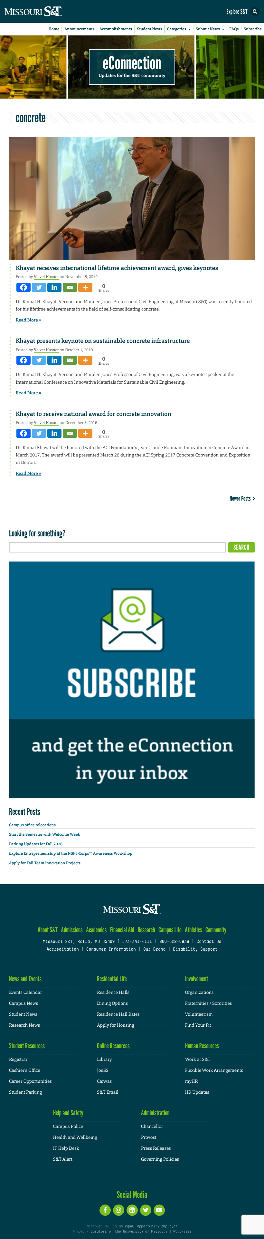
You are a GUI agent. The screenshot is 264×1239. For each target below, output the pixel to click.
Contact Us (208, 942)
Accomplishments (115, 29)
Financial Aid (122, 930)
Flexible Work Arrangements (214, 1070)
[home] (45, 11)
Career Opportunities (30, 1081)
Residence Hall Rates (118, 1014)
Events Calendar (25, 992)
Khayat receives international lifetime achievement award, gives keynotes (117, 268)
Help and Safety (68, 1113)
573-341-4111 (137, 942)
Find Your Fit (198, 1025)
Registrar (18, 1059)
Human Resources (202, 1046)
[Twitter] (39, 287)
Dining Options (112, 1003)
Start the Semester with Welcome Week (44, 834)
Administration (155, 1113)
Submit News (208, 29)
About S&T (48, 930)
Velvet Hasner (46, 276)
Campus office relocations (32, 825)
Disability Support (195, 949)
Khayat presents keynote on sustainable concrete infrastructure (103, 341)
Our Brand (154, 949)
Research (146, 930)
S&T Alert (62, 1159)
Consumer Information (111, 949)
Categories (176, 29)
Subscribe (253, 29)
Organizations (199, 992)
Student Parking (25, 1092)
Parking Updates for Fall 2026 (35, 844)
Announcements (79, 29)
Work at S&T (198, 1059)
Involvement (196, 979)
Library (104, 1059)
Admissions (71, 930)
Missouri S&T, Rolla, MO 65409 (79, 942)
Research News (24, 1025)
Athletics (193, 930)
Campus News (23, 1003)
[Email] (70, 287)
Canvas (104, 1081)
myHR (191, 1081)
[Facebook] (23, 287)
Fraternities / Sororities (208, 1003)
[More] (85, 287)
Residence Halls (113, 992)
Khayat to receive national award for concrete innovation (93, 414)
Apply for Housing (115, 1025)
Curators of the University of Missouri (129, 1232)
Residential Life (112, 979)
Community (215, 930)
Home (54, 29)
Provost (148, 1137)
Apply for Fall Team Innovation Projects (44, 863)
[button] (254, 11)
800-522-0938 (174, 942)
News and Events (25, 979)
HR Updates (197, 1092)
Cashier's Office (24, 1070)
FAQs (234, 29)
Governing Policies (160, 1159)
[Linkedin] (54, 287)
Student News (149, 29)
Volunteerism (199, 1014)
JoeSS (102, 1070)
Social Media (132, 1194)
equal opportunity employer (151, 1226)
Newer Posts (241, 498)
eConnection (132, 63)
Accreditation (62, 949)
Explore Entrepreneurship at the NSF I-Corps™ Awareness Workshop (70, 853)
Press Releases (156, 1148)
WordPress (182, 1232)
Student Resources (27, 1046)
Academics (96, 930)
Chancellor (152, 1126)
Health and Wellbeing (75, 1137)
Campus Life (170, 930)
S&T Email (107, 1092)
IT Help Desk (66, 1148)
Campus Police (68, 1126)
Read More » (28, 320)
